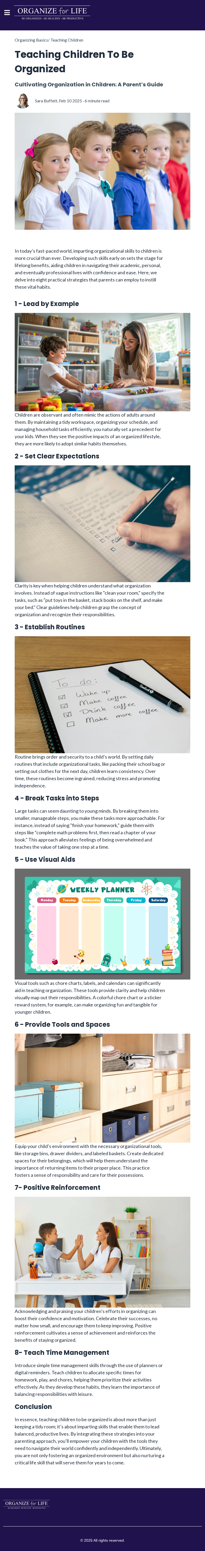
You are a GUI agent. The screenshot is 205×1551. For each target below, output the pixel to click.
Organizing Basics (31, 39)
